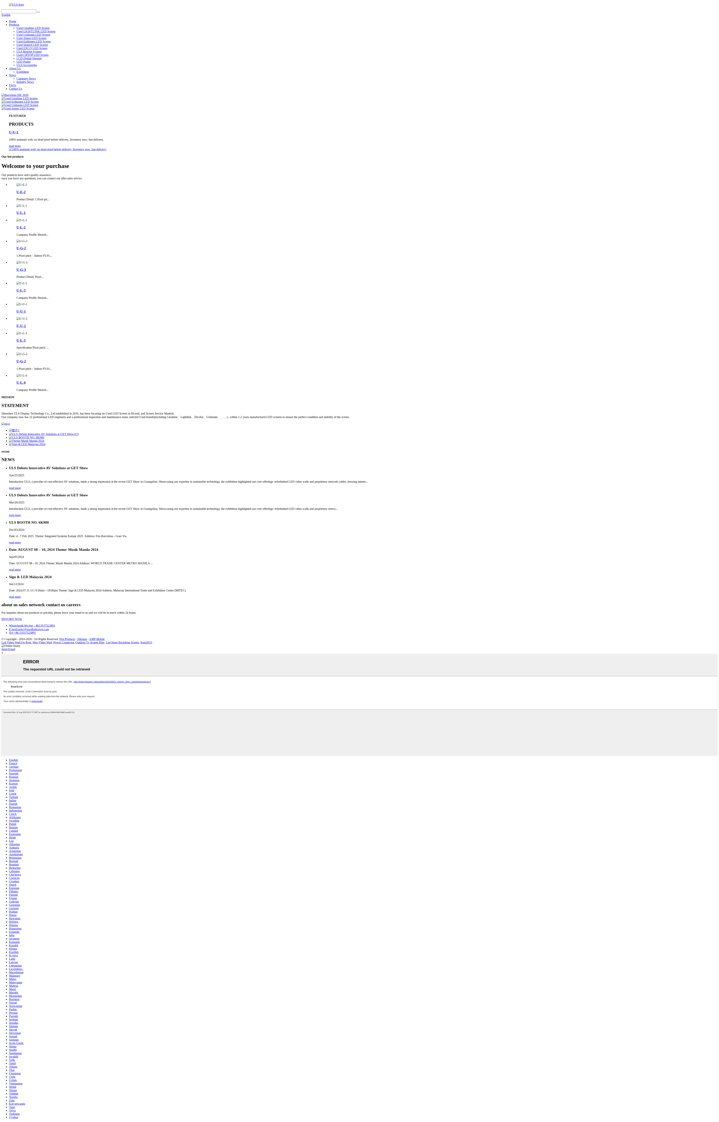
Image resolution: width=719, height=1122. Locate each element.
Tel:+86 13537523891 (22, 632)
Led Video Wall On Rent (16, 642)
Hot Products (67, 639)
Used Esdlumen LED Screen (33, 41)
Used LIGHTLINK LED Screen (35, 31)
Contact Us (15, 88)
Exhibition (22, 71)
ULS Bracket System (29, 51)
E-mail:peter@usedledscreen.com (29, 629)
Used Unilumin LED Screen (33, 34)
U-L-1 (21, 213)
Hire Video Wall (42, 642)
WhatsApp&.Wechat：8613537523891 (32, 625)
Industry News (25, 81)
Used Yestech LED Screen (32, 44)
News (12, 75)
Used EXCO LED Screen (31, 48)
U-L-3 (21, 340)
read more (15, 146)
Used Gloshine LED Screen (33, 28)
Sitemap (82, 639)
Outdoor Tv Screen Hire (89, 642)
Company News (26, 78)
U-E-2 (21, 192)
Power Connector (63, 642)
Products (14, 24)
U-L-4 (21, 383)
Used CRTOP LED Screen (32, 55)
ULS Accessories (26, 65)
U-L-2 (21, 227)
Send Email (8, 649)
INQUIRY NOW (11, 619)
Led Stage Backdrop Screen (122, 642)
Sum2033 (146, 642)
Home (12, 21)
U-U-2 (21, 326)
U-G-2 (21, 248)
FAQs (12, 85)
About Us (15, 68)
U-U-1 (13, 132)
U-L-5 (21, 290)
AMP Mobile (97, 639)
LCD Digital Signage (29, 58)
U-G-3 (21, 270)
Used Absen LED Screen (31, 38)
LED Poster (23, 61)
